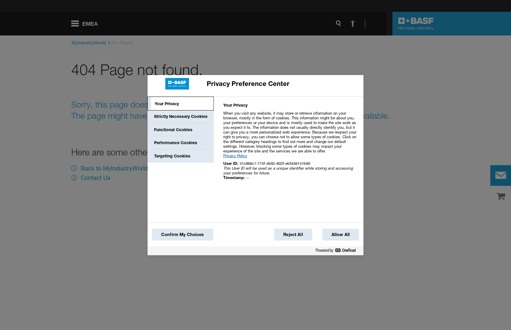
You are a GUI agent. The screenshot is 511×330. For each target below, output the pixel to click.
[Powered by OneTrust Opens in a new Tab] (338, 251)
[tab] (180, 103)
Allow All (340, 234)
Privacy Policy (235, 155)
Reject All (293, 234)
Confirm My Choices (182, 234)
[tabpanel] (290, 145)
